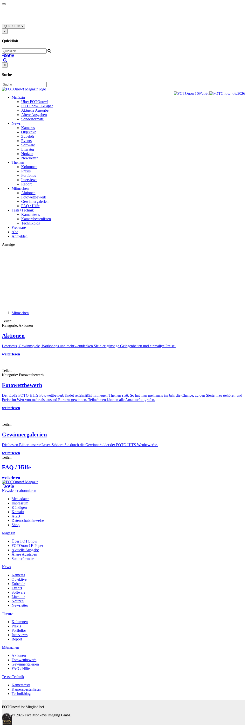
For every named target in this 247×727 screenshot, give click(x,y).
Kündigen (19, 507)
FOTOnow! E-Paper (37, 106)
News (16, 123)
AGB (16, 516)
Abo (15, 232)
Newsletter (29, 158)
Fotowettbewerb (33, 197)
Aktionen (28, 193)
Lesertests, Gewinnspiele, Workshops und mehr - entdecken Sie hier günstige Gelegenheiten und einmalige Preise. (89, 346)
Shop (16, 525)
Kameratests (30, 214)
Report (26, 184)
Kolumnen (29, 167)
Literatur (27, 149)
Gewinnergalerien (34, 201)
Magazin (18, 97)
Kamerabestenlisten (36, 219)
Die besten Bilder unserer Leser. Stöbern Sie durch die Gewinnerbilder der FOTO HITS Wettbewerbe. (80, 445)
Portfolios (28, 175)
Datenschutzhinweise (28, 520)
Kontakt (18, 512)
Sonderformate (32, 119)
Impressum (20, 503)
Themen (18, 162)
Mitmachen (20, 188)
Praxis (26, 171)
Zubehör (27, 136)
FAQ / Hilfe (30, 206)
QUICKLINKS (13, 26)
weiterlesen (11, 354)
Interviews (29, 180)
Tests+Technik (23, 210)
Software (28, 145)
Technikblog (30, 223)
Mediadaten (20, 499)
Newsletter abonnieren (19, 491)
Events (26, 141)
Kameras (28, 128)
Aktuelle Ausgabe (34, 110)
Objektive (28, 132)
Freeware (19, 227)
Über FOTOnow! (34, 102)
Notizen (27, 154)
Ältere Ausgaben (34, 115)
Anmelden (19, 236)
